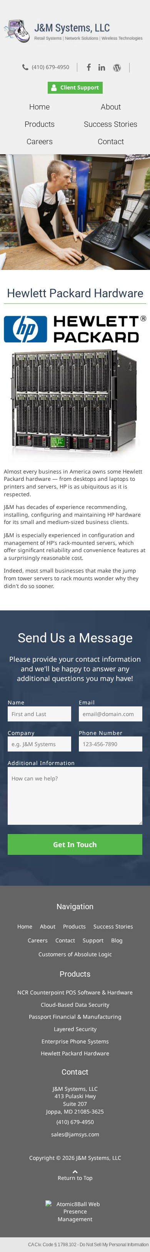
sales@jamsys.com (75, 1134)
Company (21, 732)
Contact (111, 141)
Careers (40, 141)
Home (39, 106)
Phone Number (101, 732)
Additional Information (41, 763)
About (111, 106)
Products (40, 124)
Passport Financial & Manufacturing (75, 1016)
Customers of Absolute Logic (75, 954)
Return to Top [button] (75, 1177)
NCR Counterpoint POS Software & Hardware (75, 992)
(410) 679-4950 (50, 67)
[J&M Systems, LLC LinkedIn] (102, 67)
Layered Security (75, 1029)
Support (93, 940)
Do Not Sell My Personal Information (114, 1244)
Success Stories (110, 124)
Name (16, 702)
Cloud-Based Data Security (75, 1004)
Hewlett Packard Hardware (75, 1053)
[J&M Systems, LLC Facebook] (89, 67)
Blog (117, 940)
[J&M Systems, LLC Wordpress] (120, 67)
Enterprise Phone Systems (75, 1041)
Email (87, 702)
